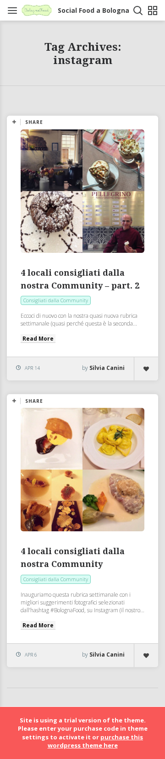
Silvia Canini (107, 368)
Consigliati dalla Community (55, 300)
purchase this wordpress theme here (95, 741)
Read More (38, 338)
